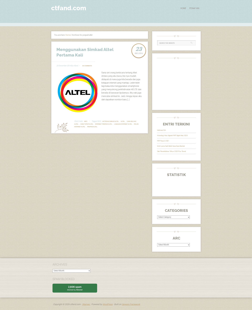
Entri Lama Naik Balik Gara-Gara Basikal (171, 146)
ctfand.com (68, 8)
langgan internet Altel (123, 124)
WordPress (108, 304)
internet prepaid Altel (103, 124)
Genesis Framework (131, 304)
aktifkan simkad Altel (110, 121)
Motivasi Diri (161, 130)
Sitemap (86, 304)
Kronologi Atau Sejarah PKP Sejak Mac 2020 (172, 135)
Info (85, 121)
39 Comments (87, 65)
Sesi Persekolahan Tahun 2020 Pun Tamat (171, 151)
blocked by (77, 289)
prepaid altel (92, 126)
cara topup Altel (86, 124)
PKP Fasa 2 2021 (163, 141)
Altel (123, 121)
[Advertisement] (126, 24)
